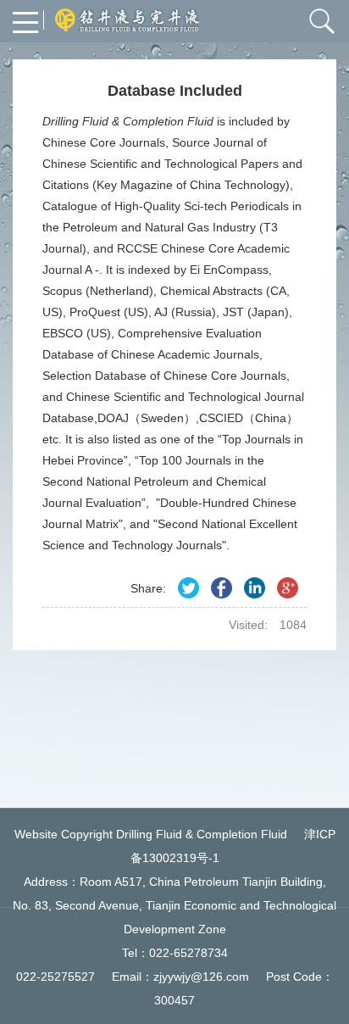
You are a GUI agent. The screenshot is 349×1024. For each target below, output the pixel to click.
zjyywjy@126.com (201, 976)
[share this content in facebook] (221, 587)
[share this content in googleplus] (287, 587)
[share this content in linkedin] (254, 587)
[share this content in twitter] (188, 587)
